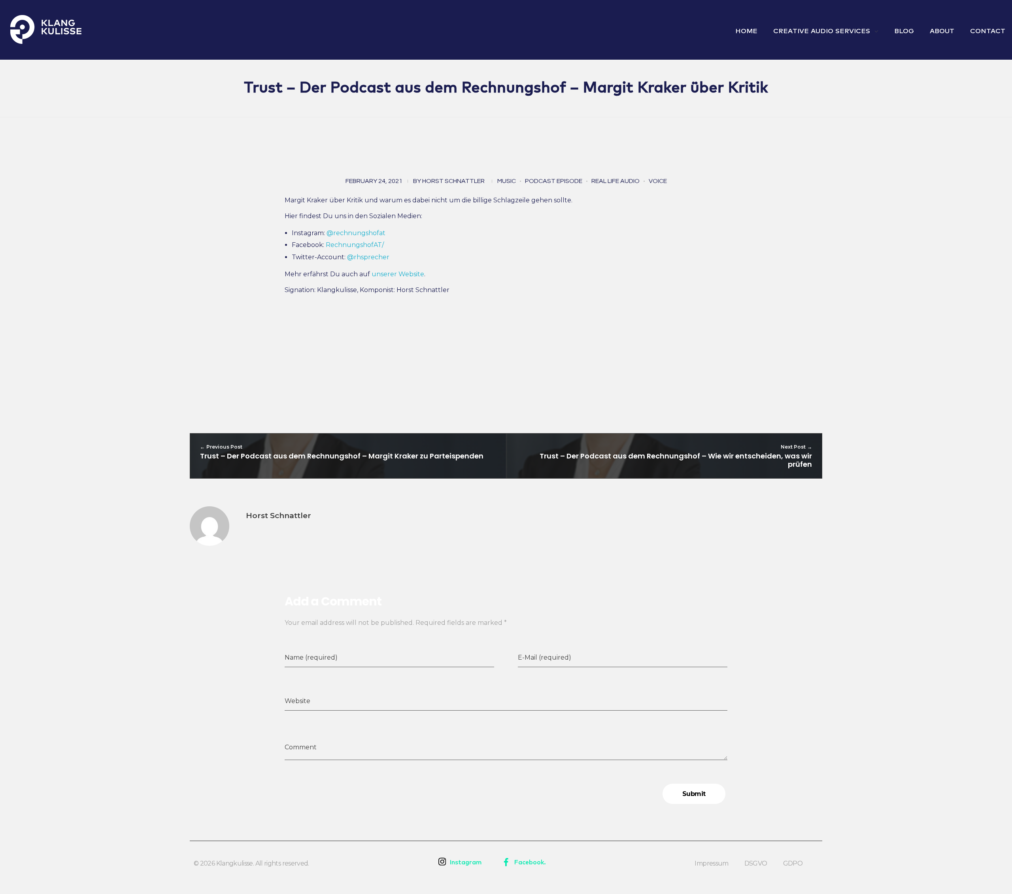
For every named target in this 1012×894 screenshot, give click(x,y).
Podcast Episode (553, 181)
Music (506, 181)
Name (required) (311, 657)
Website (297, 701)
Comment (301, 747)
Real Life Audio (615, 181)
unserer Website (398, 274)
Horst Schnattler (453, 181)
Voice (658, 181)
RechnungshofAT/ (355, 245)
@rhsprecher (368, 257)
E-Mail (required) (544, 657)
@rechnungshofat (356, 233)
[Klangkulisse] (45, 29)
